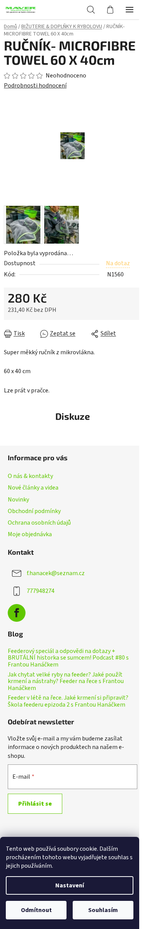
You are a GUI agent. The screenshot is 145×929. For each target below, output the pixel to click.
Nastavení (69, 885)
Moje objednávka (30, 534)
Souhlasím (103, 910)
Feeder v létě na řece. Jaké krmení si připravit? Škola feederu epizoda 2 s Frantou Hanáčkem (68, 701)
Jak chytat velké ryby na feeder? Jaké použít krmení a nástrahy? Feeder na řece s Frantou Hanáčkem (66, 682)
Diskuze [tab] (72, 416)
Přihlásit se (35, 803)
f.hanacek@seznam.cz (56, 573)
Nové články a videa (33, 487)
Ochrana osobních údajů (39, 522)
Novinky (18, 499)
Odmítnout (36, 910)
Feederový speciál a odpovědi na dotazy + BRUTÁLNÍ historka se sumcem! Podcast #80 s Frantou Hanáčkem (68, 658)
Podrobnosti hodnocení (35, 85)
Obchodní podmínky (34, 511)
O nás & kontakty (30, 476)
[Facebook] (17, 613)
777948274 (41, 591)
